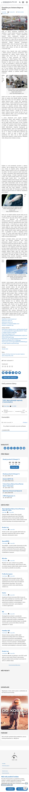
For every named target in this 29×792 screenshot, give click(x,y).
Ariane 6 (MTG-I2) (8, 479)
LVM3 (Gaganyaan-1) (9, 496)
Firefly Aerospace (7, 574)
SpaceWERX (5, 541)
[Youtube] (5, 448)
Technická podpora (5, 765)
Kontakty (3, 763)
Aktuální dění (5, 349)
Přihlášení (25, 422)
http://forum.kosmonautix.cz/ (9, 319)
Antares (3, 354)
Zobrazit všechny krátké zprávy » (14, 665)
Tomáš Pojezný (4, 529)
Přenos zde (14, 467)
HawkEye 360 (6, 630)
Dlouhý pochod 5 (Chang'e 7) (11, 459)
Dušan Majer (4, 512)
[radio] (3, 366)
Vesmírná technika (5, 773)
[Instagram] (11, 448)
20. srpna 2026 (12, 576)
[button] (20, 2)
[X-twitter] (14, 448)
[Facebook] (8, 448)
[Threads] (17, 448)
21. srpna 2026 (11, 512)
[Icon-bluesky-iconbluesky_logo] (24, 448)
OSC (12, 355)
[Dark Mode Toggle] (25, 788)
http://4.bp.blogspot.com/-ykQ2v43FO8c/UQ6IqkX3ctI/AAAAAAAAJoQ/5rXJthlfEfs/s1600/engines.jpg (14, 335)
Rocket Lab (5, 527)
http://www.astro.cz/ (7, 320)
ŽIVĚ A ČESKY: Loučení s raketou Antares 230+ (12, 401)
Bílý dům (4, 558)
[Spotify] (21, 448)
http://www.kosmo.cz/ (7, 322)
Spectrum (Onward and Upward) (12, 491)
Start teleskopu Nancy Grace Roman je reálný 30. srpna (13, 509)
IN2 (3, 611)
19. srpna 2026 (12, 632)
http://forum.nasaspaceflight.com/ (10, 323)
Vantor (4, 593)
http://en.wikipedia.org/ (7, 325)
